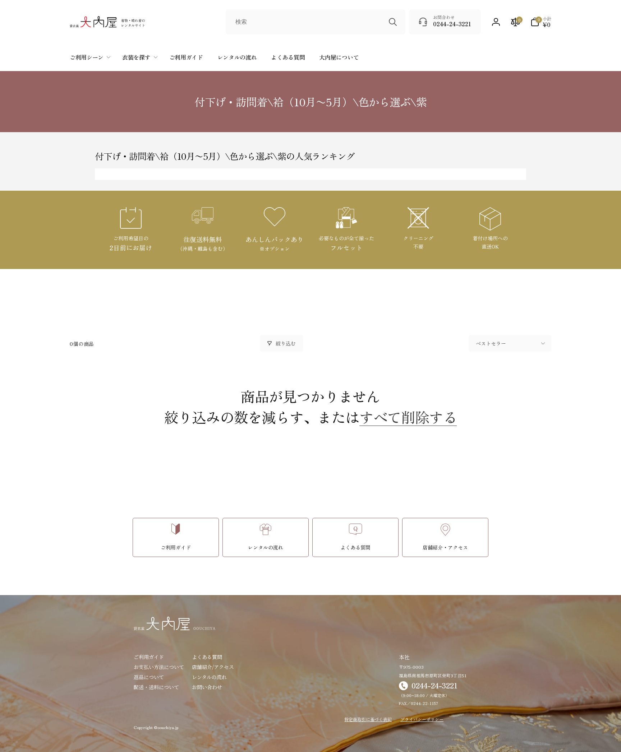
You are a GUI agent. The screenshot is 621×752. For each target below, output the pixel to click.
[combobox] (315, 21)
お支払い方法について (159, 666)
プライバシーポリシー (421, 719)
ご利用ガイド (149, 656)
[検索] (393, 22)
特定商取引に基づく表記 (368, 719)
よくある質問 (207, 656)
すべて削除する (408, 417)
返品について (149, 677)
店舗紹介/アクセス (213, 666)
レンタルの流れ (209, 677)
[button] (540, 22)
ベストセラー (491, 343)
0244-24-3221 (434, 685)
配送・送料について (156, 687)
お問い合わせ (207, 687)
